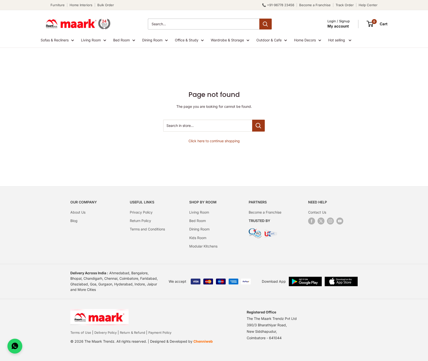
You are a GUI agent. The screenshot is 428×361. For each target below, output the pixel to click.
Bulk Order (105, 5)
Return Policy (140, 221)
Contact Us (317, 212)
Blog (74, 221)
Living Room (91, 40)
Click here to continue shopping (214, 141)
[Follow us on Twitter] (321, 221)
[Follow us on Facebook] (311, 221)
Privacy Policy (141, 212)
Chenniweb (203, 341)
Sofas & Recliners (55, 40)
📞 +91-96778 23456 (278, 5)
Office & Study (186, 40)
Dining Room (152, 40)
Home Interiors (81, 5)
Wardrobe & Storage (227, 40)
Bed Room (121, 40)
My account (338, 26)
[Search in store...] (258, 126)
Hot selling (337, 40)
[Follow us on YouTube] (339, 221)
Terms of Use (80, 332)
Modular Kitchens (203, 246)
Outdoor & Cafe (269, 40)
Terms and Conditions (147, 229)
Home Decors (305, 40)
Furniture (58, 5)
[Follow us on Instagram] (330, 221)
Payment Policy (159, 332)
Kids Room (197, 238)
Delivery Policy (105, 332)
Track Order (345, 5)
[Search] (265, 24)
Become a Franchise (315, 5)
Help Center (368, 5)
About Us (77, 212)
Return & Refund (132, 332)
